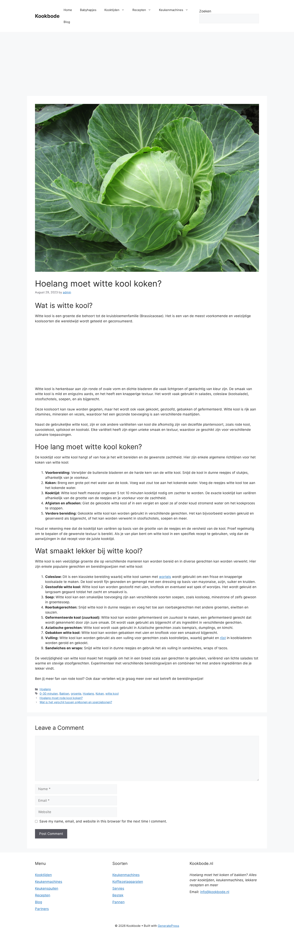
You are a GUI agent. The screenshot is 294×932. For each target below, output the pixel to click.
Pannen (118, 902)
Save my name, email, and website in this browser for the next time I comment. (103, 821)
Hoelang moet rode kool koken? (61, 698)
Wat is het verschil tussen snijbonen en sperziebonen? (76, 702)
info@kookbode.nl (214, 892)
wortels (165, 577)
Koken (100, 693)
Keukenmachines (171, 10)
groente (76, 693)
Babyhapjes (88, 10)
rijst (223, 638)
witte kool (112, 693)
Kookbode (47, 16)
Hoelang (45, 689)
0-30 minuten (49, 693)
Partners (42, 909)
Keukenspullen (46, 888)
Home (68, 10)
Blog (67, 22)
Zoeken (205, 11)
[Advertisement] (147, 62)
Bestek (117, 895)
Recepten (139, 10)
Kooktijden (111, 10)
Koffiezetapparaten (127, 882)
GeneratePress (168, 926)
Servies (118, 888)
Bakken (64, 693)
